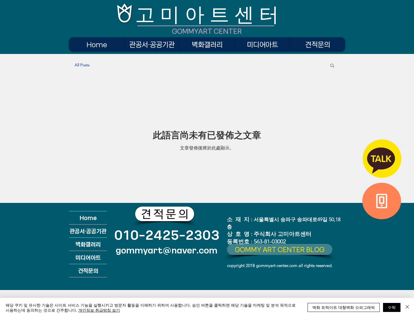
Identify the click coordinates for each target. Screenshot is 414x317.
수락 (392, 307)
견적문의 (88, 270)
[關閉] (407, 307)
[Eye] (382, 158)
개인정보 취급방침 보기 (99, 310)
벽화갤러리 (88, 244)
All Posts (82, 64)
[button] (332, 66)
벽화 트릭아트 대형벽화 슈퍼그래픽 (343, 307)
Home (88, 218)
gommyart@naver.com (166, 250)
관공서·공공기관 (88, 231)
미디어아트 (88, 257)
